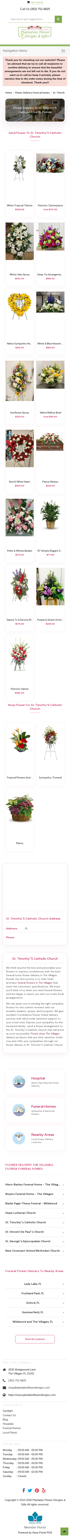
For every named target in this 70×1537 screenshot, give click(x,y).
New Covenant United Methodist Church (32, 1251)
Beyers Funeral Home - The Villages (29, 1194)
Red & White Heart (19, 481)
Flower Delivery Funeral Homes (32, 92)
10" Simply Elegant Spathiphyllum (50, 550)
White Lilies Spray (20, 274)
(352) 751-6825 (40, 9)
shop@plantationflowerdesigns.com (29, 1387)
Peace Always (50, 481)
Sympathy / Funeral (50, 777)
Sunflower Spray (19, 412)
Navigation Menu (15, 50)
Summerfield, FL (32, 1312)
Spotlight (8, 1410)
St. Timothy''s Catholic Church (25, 1222)
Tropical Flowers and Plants (20, 777)
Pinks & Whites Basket (19, 550)
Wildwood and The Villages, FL (33, 1322)
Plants (19, 843)
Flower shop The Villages (45, 1033)
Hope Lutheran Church (20, 1213)
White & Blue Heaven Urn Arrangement (50, 343)
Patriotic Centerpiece (50, 205)
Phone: (10, 937)
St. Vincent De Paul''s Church (24, 1232)
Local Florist (10, 1432)
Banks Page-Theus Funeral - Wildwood (31, 1203)
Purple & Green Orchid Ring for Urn (50, 619)
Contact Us (9, 1415)
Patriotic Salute (20, 688)
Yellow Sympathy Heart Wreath (20, 343)
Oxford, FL (32, 1303)
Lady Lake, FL (32, 1284)
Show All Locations (35, 1339)
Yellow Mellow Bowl (50, 412)
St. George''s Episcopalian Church (27, 1241)
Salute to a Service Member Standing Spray (20, 619)
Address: (12, 928)
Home (8, 92)
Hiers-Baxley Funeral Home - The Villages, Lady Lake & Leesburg (35, 1184)
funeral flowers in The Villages (35, 982)
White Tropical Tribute (19, 205)
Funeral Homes (12, 1428)
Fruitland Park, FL (33, 1293)
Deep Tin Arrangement (50, 274)
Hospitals (8, 1423)
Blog (5, 1419)
